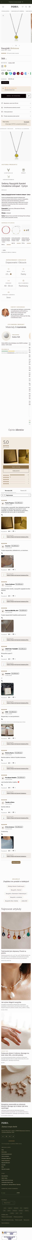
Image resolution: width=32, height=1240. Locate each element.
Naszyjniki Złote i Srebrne (17, 11)
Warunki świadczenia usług (7, 1220)
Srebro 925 (24, 901)
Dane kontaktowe (5, 1223)
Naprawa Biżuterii (6, 1162)
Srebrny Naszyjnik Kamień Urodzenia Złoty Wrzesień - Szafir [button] (18, 601)
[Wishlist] (22, 6)
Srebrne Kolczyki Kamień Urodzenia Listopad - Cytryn (26, 239)
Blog (3, 1167)
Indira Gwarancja (5, 1160)
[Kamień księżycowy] (25, 73)
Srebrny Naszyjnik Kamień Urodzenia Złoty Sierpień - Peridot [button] (18, 536)
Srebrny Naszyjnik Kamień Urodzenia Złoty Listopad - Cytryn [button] (18, 703)
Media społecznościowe (7, 1180)
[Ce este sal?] (9, 1233)
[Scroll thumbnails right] (27, 456)
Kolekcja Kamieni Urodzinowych (16, 886)
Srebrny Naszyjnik (6, 194)
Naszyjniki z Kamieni (16, 890)
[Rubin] (22, 73)
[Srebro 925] (2, 66)
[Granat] (18, 73)
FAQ (3, 1149)
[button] (3, 6)
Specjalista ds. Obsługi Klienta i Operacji (11, 1184)
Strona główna (5, 11)
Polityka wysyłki (18, 1220)
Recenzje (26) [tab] (8, 490)
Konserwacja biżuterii (7, 1154)
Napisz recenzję (16, 467)
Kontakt (3, 1164)
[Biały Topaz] (2, 73)
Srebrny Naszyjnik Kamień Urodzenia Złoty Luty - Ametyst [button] (18, 664)
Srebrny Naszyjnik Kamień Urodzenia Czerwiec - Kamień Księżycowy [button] (16, 793)
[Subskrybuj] (18, 1193)
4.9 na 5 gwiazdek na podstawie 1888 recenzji (12, 1143)
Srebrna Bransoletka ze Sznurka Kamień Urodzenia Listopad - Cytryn (6, 240)
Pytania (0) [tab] (23, 490)
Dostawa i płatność (6, 1158)
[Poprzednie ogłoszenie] (1, 2)
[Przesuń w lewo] (12, 45)
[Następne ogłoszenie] (30, 2)
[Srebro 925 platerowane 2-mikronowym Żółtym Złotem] (5, 66)
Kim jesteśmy (5, 1176)
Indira (6, 1214)
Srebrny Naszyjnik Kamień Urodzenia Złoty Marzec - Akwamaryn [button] (18, 639)
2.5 (8, 274)
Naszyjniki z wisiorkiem (16, 897)
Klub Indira (4, 1152)
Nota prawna (26, 1220)
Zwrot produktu (5, 1156)
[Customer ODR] (9, 1238)
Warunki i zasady (6, 1169)
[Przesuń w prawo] (19, 45)
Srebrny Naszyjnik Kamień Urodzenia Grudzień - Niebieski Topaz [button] (16, 856)
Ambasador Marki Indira (7, 1182)
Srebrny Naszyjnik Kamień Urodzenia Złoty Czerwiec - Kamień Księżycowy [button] (18, 575)
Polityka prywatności (18, 1216)
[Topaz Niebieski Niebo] (10, 73)
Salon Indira (4, 1178)
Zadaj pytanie (16, 470)
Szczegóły (26, 121)
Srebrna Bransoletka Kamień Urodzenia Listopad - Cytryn (16, 239)
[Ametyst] (14, 73)
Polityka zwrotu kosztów (7, 1216)
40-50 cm (5, 82)
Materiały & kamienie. (22, 128)
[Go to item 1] (11, 456)
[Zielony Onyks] (29, 73)
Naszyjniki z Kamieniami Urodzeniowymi (16, 893)
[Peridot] (6, 73)
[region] (16, 378)
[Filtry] (2, 495)
